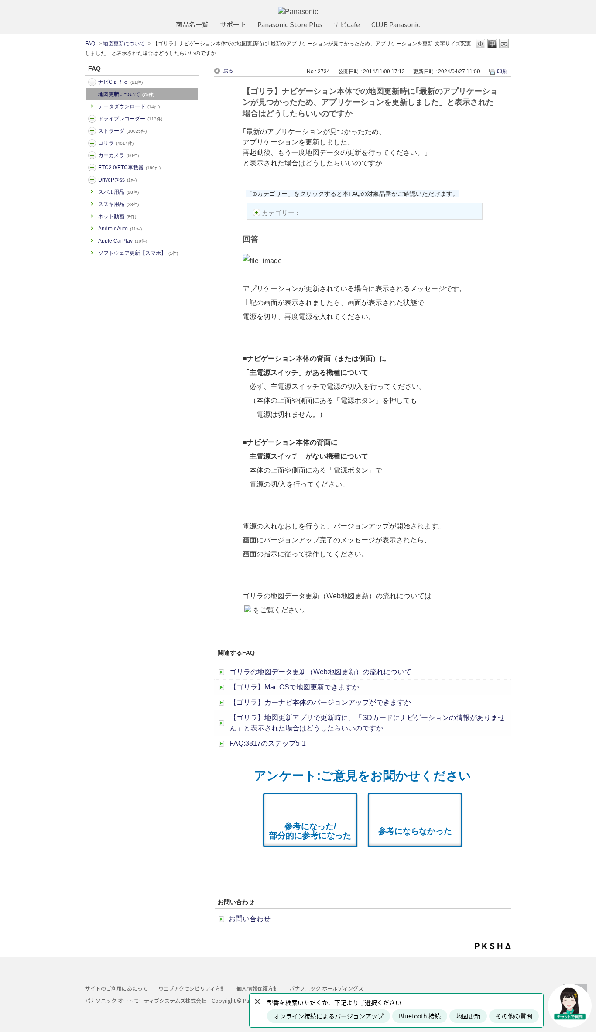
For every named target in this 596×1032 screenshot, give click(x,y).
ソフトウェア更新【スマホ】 (138, 253)
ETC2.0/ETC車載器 (129, 168)
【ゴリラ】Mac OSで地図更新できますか (294, 687)
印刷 (502, 72)
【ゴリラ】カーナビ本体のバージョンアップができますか (320, 702)
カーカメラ (118, 155)
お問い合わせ (250, 918)
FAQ (90, 44)
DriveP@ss (117, 180)
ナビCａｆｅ (120, 82)
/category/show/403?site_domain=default (92, 180)
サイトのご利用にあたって (116, 988)
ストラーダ (122, 131)
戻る (228, 71)
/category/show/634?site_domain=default (92, 119)
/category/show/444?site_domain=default (92, 167)
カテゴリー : (281, 212)
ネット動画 (117, 216)
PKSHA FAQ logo (493, 946)
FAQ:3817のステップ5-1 (267, 743)
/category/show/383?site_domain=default (92, 143)
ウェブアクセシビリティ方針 (192, 988)
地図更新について (124, 44)
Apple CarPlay (122, 241)
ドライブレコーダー (130, 119)
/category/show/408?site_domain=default (92, 82)
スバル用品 (118, 192)
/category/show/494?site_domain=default (92, 155)
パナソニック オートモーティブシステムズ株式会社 (145, 1000)
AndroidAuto (120, 229)
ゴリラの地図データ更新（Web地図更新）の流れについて (320, 671)
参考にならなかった (415, 831)
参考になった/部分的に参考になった (310, 831)
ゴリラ (116, 143)
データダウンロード (129, 106)
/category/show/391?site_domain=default (92, 131)
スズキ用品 (118, 204)
